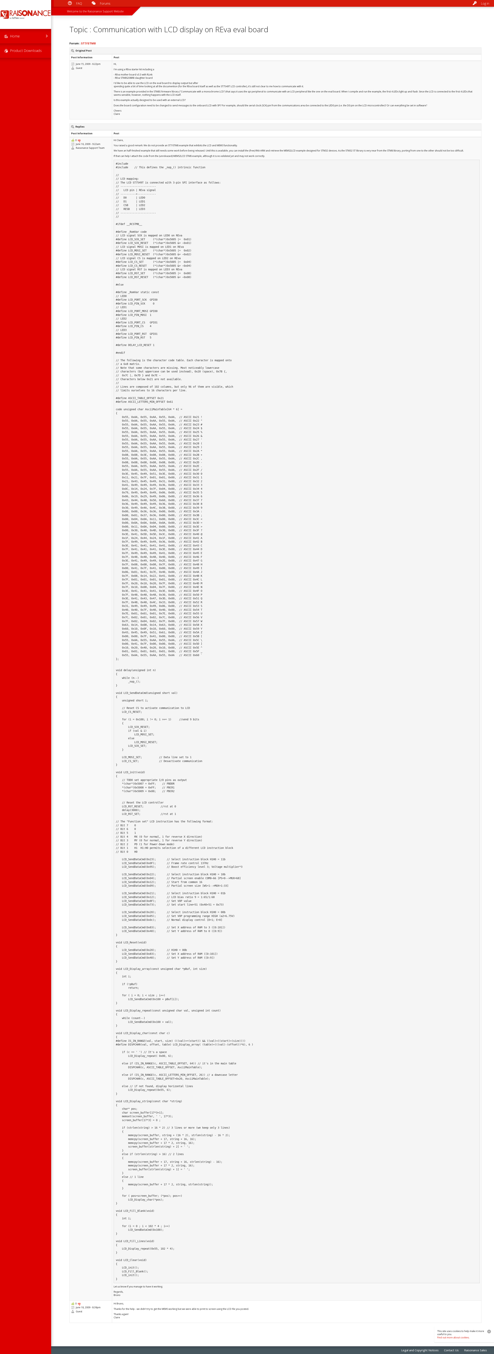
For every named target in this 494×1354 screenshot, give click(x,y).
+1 (72, 140)
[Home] (25, 14)
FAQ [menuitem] (79, 3)
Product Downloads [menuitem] (26, 50)
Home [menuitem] (15, 36)
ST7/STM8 (88, 43)
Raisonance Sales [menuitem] (475, 1350)
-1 (79, 141)
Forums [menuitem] (105, 3)
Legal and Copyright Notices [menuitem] (420, 1350)
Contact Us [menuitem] (451, 1350)
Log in (485, 3)
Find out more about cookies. (453, 1337)
